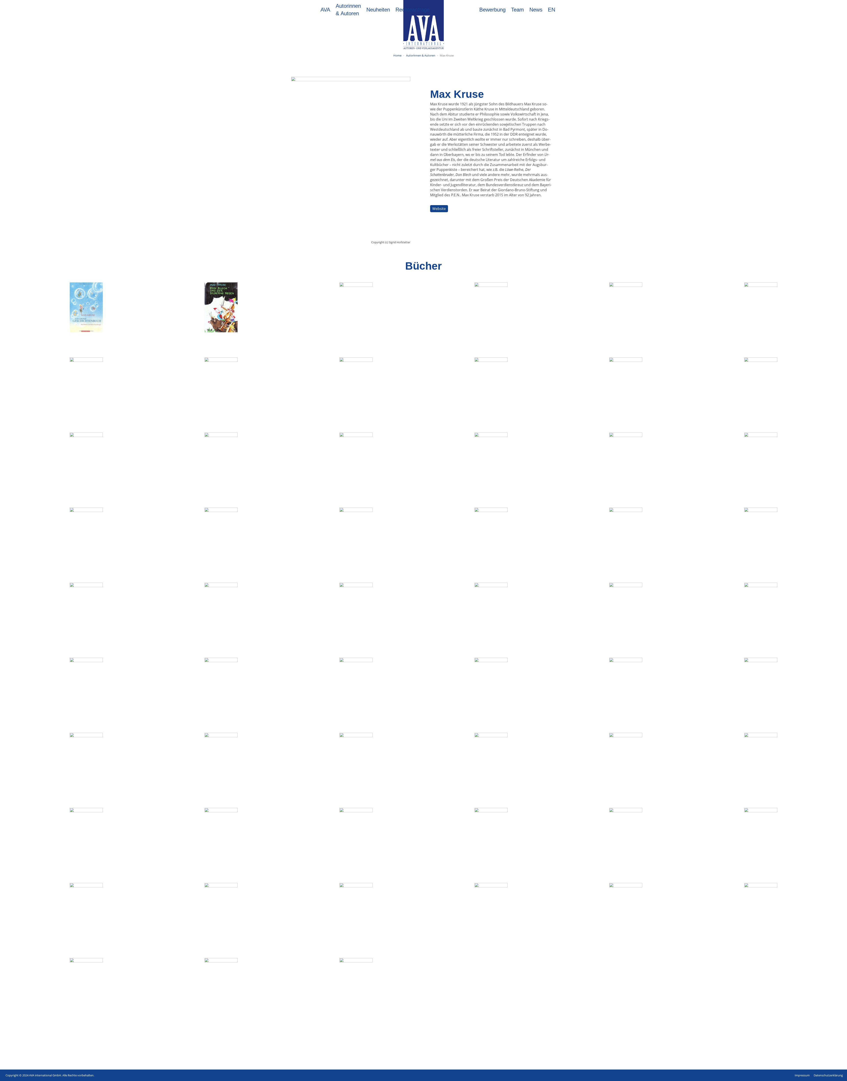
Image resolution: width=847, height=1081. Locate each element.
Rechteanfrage (412, 10)
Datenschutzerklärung (828, 1075)
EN (551, 10)
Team (517, 10)
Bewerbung (492, 10)
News (535, 10)
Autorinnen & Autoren (348, 9)
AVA (325, 10)
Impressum (802, 1075)
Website (439, 208)
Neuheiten (378, 10)
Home (397, 55)
